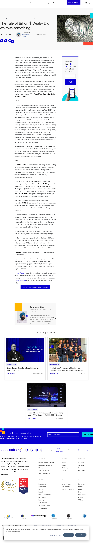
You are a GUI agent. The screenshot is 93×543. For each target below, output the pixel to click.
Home (1, 18)
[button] (1, 40)
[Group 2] (37, 450)
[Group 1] (27, 450)
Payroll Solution (20, 280)
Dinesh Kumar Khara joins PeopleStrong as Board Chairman (23, 369)
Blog (5, 18)
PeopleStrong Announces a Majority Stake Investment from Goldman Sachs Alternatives (66, 369)
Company (49, 3)
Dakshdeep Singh (26, 35)
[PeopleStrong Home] (5, 3)
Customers (40, 3)
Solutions (33, 3)
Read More (10, 373)
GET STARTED (73, 2)
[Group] (32, 450)
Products (16, 3)
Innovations (24, 3)
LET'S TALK (70, 81)
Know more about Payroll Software (35, 287)
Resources (56, 3)
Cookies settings (55, 535)
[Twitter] (42, 450)
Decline (81, 535)
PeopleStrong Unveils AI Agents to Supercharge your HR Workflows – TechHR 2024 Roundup (45, 414)
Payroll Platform (20, 273)
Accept (69, 535)
